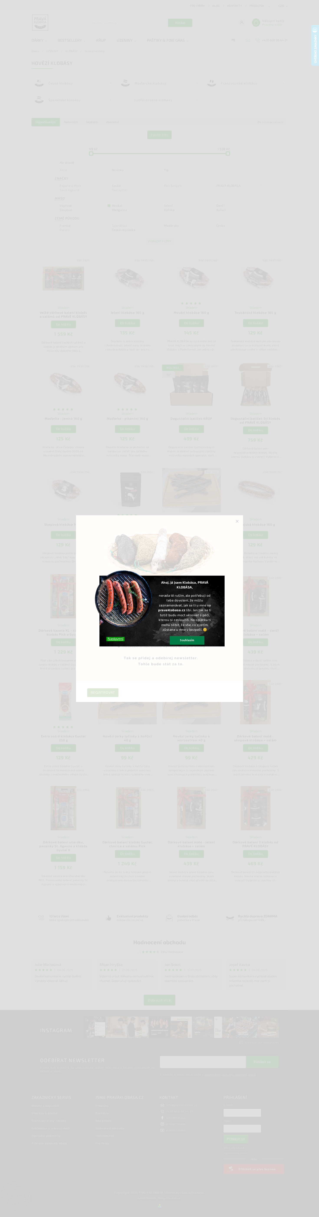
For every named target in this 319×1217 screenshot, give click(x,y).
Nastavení (115, 639)
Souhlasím (187, 640)
